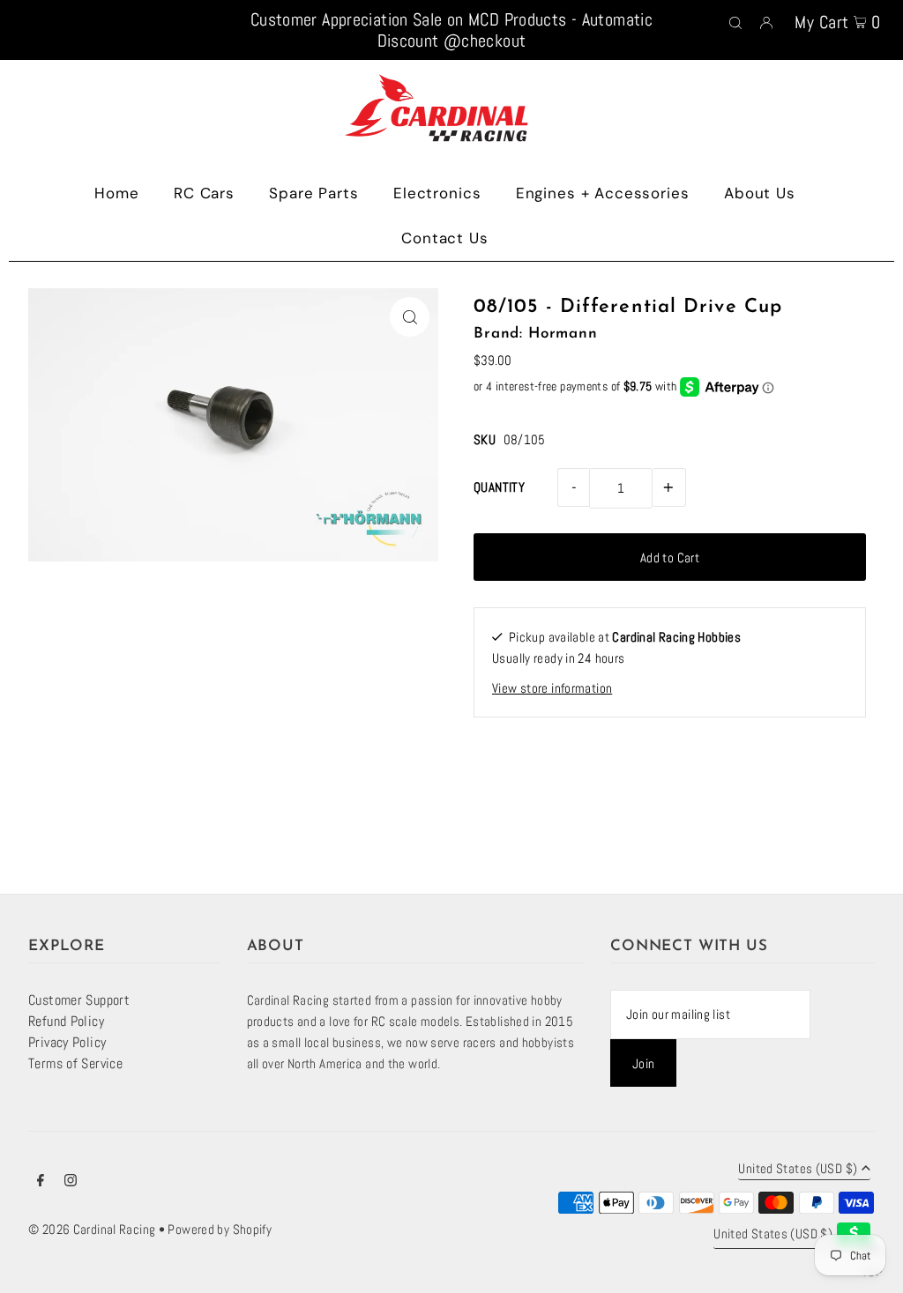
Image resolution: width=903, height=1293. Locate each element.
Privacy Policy (67, 1042)
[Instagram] (70, 1182)
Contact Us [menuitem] (445, 238)
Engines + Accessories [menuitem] (603, 193)
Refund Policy (66, 1021)
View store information (552, 688)
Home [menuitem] (116, 193)
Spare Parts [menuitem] (313, 193)
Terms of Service (75, 1063)
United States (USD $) (797, 1169)
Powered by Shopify (220, 1229)
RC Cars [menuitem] (204, 193)
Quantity (499, 487)
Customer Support (79, 1000)
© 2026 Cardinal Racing (91, 1229)
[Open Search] (735, 21)
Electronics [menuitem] (437, 193)
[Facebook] (40, 1182)
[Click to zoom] (409, 317)
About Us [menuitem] (759, 193)
